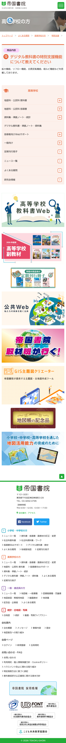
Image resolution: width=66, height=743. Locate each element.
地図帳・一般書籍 (29, 593)
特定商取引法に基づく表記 (16, 671)
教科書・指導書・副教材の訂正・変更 (38, 536)
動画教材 (33, 598)
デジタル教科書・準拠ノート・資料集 (23, 126)
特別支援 (55, 36)
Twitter (43, 522)
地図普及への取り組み (14, 632)
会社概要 (8, 628)
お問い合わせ (10, 657)
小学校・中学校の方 (17, 531)
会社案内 (6, 623)
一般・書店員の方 (16, 588)
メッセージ (22, 628)
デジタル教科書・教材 (38, 545)
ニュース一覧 (10, 161)
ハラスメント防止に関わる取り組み (20, 667)
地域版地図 (26, 549)
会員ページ (7, 640)
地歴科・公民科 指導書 (15, 109)
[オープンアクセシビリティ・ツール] (10, 20)
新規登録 (21, 645)
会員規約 (35, 645)
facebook (26, 522)
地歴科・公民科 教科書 (15, 100)
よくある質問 (23, 36)
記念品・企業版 (11, 602)
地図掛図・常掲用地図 (14, 598)
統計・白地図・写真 (17, 610)
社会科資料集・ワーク (31, 540)
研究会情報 (9, 180)
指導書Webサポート (13, 545)
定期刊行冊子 (10, 152)
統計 (17, 615)
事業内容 (37, 628)
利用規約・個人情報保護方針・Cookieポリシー (26, 662)
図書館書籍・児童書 (52, 593)
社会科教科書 (10, 540)
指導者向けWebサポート (16, 134)
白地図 (7, 615)
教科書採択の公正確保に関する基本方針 (22, 676)
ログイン (8, 645)
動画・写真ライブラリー (36, 615)
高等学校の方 (40, 36)
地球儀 (46, 598)
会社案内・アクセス (27, 513)
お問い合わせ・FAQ (12, 652)
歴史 (48, 628)
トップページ (7, 36)
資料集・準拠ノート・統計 (17, 117)
